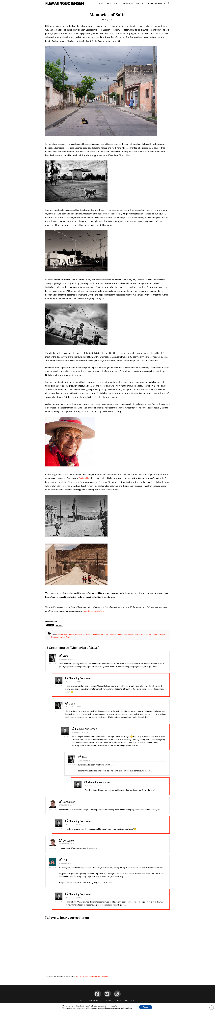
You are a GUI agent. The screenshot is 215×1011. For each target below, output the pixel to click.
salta (143, 635)
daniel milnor (69, 635)
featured (89, 635)
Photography (129, 635)
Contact (118, 1001)
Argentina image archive (93, 611)
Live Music (94, 1001)
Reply (51, 663)
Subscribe (130, 1001)
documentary (80, 635)
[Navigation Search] (168, 3)
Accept (145, 1007)
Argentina (60, 635)
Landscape (113, 635)
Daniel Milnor (85, 478)
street (62, 637)
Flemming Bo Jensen (64, 3)
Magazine (106, 1001)
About (83, 1001)
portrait (138, 635)
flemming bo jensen (100, 635)
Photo (120, 635)
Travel (67, 637)
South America (53, 637)
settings (128, 1008)
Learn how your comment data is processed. (93, 976)
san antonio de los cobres (156, 635)
